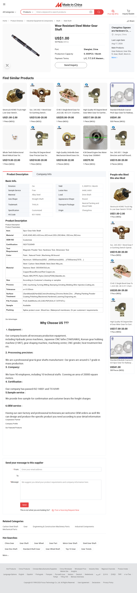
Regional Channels (108, 569)
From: (16, 469)
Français (49, 574)
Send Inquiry (71, 65)
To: (17, 475)
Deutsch (79, 574)
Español (30, 574)
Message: (14, 482)
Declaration (96, 582)
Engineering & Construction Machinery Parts (51, 526)
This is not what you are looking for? (35, 510)
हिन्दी (119, 574)
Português (39, 574)
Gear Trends (86, 549)
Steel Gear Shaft (89, 543)
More (114, 57)
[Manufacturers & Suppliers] (68, 4)
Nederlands (89, 574)
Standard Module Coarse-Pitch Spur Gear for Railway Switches (121, 361)
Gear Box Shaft (11, 549)
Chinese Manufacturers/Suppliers (45, 569)
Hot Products (11, 569)
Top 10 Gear (71, 549)
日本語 (113, 574)
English (21, 574)
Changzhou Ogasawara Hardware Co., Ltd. (121, 30)
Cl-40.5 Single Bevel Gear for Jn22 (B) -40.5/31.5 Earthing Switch (121, 284)
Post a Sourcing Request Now (65, 510)
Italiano (70, 574)
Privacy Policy (108, 582)
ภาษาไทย (127, 574)
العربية (98, 574)
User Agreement (83, 582)
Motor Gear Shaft (70, 543)
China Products (24, 569)
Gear (26, 526)
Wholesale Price (80, 569)
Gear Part (53, 543)
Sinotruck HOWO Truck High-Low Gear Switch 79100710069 (121, 208)
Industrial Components (84, 526)
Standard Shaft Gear (31, 549)
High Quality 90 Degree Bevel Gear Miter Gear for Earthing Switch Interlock (121, 323)
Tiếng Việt (64, 577)
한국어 (105, 574)
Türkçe (55, 577)
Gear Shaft (24, 543)
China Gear (9, 543)
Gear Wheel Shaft (53, 549)
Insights (74, 571)
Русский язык (60, 574)
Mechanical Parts (10, 529)
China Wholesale (66, 569)
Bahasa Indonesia (77, 577)
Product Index (123, 569)
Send (24, 505)
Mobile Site (64, 571)
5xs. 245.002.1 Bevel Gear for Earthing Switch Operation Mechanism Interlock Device (121, 246)
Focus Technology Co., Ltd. (51, 582)
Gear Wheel (39, 543)
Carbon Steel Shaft (10, 526)
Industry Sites (94, 569)
